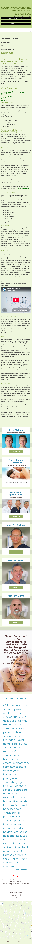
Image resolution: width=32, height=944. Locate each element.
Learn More (16, 451)
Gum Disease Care (6, 97)
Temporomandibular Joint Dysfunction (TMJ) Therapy (12, 93)
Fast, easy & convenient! (16, 497)
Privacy (15, 876)
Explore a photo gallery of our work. (16, 432)
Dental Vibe (4, 100)
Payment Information (16, 21)
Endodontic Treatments (8, 49)
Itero (2, 99)
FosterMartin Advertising (19, 941)
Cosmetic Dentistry (7, 91)
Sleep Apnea (5, 95)
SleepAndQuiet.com (23, 188)
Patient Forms (16, 23)
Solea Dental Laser (6, 96)
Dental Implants (5, 42)
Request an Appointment (16, 18)
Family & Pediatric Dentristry (9, 38)
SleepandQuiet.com (17, 484)
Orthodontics (5, 46)
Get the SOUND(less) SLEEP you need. (16, 465)
